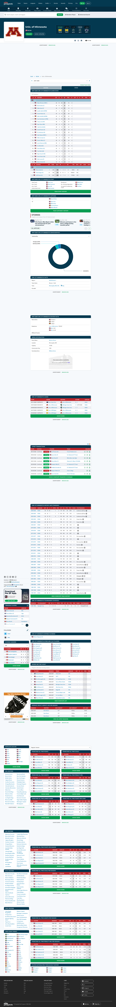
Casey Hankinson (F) (70, 791)
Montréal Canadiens (9, 801)
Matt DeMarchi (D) (70, 780)
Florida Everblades (9, 883)
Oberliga (9, 966)
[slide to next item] (89, 228)
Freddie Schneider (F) (56, 467)
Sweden (5, 983)
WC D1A (9, 970)
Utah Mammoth (20, 795)
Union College (70, 470)
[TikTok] (16, 577)
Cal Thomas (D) (55, 451)
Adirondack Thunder (10, 873)
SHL (22, 618)
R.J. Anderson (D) (41, 132)
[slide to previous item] (85, 228)
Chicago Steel (8, 914)
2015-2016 (33, 539)
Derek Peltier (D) (41, 113)
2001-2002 (33, 578)
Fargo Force (7, 922)
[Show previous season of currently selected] (32, 80)
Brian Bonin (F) (76, 646)
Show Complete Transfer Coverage (60, 477)
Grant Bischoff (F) (39, 809)
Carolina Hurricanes (9, 782)
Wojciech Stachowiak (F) (11, 618)
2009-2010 (33, 556)
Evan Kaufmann (54, 205)
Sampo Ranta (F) (39, 673)
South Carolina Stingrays (20, 887)
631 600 (89, 40)
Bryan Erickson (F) (57, 648)
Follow (29, 34)
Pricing (70, 3)
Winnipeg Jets (20, 803)
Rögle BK (58, 689)
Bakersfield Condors (9, 836)
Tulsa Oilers (19, 898)
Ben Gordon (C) (40, 105)
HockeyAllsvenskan (11, 936)
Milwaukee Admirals (21, 838)
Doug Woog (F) (37, 654)
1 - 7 (76, 407)
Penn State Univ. (52, 402)
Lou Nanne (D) (37, 652)
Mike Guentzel (51, 184)
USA (5, 987)
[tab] (45, 87)
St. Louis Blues (20, 790)
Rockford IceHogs (21, 846)
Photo (65, 991)
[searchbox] (33, 14)
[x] (78, 40)
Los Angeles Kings (9, 797)
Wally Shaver (80, 182)
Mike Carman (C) (41, 137)
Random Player (71, 14)
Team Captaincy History (60, 210)
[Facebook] (5, 577)
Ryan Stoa (53, 201)
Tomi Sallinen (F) (10, 613)
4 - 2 (76, 410)
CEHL (20, 942)
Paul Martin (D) (76, 652)
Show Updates (39, 34)
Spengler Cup (41, 606)
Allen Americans (9, 875)
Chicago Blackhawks (10, 784)
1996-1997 (33, 593)
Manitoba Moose (20, 836)
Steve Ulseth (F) (39, 858)
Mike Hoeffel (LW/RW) (42, 116)
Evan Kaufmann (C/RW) (42, 119)
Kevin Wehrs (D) (41, 148)
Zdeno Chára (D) (10, 610)
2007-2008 (33, 561)
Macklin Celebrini (12, 654)
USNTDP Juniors (20, 923)
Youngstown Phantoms (22, 927)
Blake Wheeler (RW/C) (42, 103)
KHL (20, 753)
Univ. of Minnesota (53, 326)
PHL (19, 946)
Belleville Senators (9, 838)
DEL (8, 962)
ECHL (22, 616)
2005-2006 (33, 567)
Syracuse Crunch (21, 855)
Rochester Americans (22, 844)
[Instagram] (10, 577)
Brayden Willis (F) (55, 464)
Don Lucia (50, 182)
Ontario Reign (20, 840)
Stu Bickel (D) (40, 145)
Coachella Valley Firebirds (8, 848)
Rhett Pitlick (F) (39, 698)
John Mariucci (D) (37, 644)
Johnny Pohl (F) (76, 650)
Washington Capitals (21, 801)
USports (20, 962)
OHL (8, 761)
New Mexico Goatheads (22, 873)
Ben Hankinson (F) (70, 788)
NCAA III (20, 958)
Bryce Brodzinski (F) (39, 804)
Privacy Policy (67, 989)
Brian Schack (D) (41, 162)
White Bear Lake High (72, 458)
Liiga (22, 613)
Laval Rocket (8, 866)
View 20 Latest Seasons (60, 719)
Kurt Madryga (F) (69, 814)
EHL (8, 948)
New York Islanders (21, 776)
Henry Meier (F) (55, 461)
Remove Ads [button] (104, 45)
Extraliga (21, 761)
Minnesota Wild (8, 799)
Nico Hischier (11, 662)
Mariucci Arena (52, 340)
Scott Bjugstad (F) (57, 652)
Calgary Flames (8, 780)
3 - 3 (76, 405)
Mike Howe (53, 203)
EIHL (20, 940)
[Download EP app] (16, 596)
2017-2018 (33, 533)
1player (50, 970)
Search (60, 14)
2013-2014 (33, 544)
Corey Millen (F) (56, 654)
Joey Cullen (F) (55, 455)
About (65, 985)
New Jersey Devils (21, 774)
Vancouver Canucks (21, 797)
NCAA (29, 30)
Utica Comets (20, 863)
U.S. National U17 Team (72, 455)
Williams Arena (52, 351)
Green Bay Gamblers (10, 924)
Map (63, 285)
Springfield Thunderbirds (20, 852)
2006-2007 (33, 564)
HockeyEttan (24, 621)
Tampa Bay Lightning (21, 792)
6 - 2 (76, 402)
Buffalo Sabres (8, 778)
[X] (8, 577)
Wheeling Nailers (20, 900)
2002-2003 (33, 576)
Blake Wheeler (54, 207)
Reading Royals (20, 881)
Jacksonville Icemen (9, 896)
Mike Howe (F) (40, 108)
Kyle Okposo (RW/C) (41, 135)
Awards (63, 3)
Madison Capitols (21, 911)
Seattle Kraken (20, 788)
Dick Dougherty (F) (38, 648)
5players (36, 972)
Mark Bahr (79, 184)
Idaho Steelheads (9, 893)
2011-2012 (33, 550)
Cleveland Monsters (9, 846)
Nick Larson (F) (40, 159)
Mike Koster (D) (38, 812)
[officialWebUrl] (75, 40)
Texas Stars (19, 857)
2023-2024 (33, 516)
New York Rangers (21, 778)
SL (7, 960)
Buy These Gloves (15, 716)
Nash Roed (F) (55, 458)
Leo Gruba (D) (39, 681)
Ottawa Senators (21, 780)
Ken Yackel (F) (37, 646)
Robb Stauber (51, 188)
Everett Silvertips (71, 473)
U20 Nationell (10, 938)
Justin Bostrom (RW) (41, 143)
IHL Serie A (21, 936)
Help (65, 987)
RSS (65, 995)
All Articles (35, 228)
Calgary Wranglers (9, 840)
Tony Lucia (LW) (41, 121)
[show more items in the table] (27, 625)
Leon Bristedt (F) (39, 689)
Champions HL (10, 950)
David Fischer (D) (41, 129)
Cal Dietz (79, 186)
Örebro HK (58, 673)
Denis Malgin (11, 657)
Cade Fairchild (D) (41, 127)
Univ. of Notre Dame (60, 681)
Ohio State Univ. (59, 687)
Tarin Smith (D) (55, 473)
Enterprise (66, 997)
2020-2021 (33, 525)
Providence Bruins (21, 842)
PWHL (20, 970)
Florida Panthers (9, 795)
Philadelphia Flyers (21, 782)
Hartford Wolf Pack (9, 857)
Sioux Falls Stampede (21, 919)
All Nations (6, 993)
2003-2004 (33, 573)
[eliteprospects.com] (8, 3)
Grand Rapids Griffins (10, 853)
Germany (6, 991)
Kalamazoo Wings (9, 898)
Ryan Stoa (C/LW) (41, 153)
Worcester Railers (21, 904)
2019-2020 (33, 527)
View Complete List (61, 701)
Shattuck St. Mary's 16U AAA (73, 461)
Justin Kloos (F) (39, 676)
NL (19, 759)
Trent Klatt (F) (76, 644)
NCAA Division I (52, 280)
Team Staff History (61, 191)
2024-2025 (33, 513)
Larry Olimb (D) (56, 660)
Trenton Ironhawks (21, 894)
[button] (86, 9)
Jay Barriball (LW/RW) (42, 111)
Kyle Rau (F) (75, 656)
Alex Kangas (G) (39, 172)
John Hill (50, 186)
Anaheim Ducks (8, 774)
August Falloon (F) (56, 470)
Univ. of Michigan (52, 410)
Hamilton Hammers (9, 855)
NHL (22, 610)
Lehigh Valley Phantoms (22, 834)
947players (36, 968)
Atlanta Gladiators (9, 877)
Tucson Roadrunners (21, 861)
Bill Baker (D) (36, 660)
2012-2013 (33, 547)
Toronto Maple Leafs (21, 794)
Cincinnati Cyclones (9, 881)
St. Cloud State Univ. (60, 679)
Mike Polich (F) (37, 656)
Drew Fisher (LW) (41, 156)
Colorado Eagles (8, 851)
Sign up (82, 3)
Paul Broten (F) (56, 656)
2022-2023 (33, 519)
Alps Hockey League (23, 934)
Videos (40, 3)
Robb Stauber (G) (57, 658)
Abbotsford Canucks (9, 834)
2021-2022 (33, 522)
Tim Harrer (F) (69, 765)
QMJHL (8, 763)
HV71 (57, 676)
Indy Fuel (7, 894)
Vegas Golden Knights (22, 799)
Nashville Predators (9, 803)
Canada (5, 985)
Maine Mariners (8, 902)
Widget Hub (66, 983)
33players (36, 970)
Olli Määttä (16, 585)
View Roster (46, 710)
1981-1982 (33, 606)
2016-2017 (33, 536)
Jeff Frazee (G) (39, 175)
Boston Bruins (8, 776)
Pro (77, 3)
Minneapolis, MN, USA (54, 285)
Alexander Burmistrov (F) (12, 616)
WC (8, 968)
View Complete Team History (61, 596)
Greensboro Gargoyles (10, 887)
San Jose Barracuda (21, 850)
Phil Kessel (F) (76, 654)
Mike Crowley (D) (76, 648)
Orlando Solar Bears (21, 877)
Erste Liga (21, 944)
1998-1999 (33, 587)
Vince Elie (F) (9, 621)
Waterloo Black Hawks (22, 925)
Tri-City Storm (20, 921)
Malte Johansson (15, 582)
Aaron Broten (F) (57, 650)
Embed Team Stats (85, 85)
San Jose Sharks (20, 786)
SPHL (8, 755)
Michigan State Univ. (67, 405)
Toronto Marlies (20, 859)
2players (50, 968)
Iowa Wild (7, 864)
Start (31, 76)
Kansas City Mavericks (10, 900)
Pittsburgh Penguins (21, 784)
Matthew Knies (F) (40, 692)
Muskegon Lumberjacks (22, 913)
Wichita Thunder (20, 902)
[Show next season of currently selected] (89, 80)
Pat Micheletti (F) (39, 759)
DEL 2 (8, 964)
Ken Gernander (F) (39, 814)
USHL (20, 749)
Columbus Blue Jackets (10, 788)
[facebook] (81, 40)
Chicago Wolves (8, 844)
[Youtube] (13, 577)
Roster (45, 88)
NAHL (20, 751)
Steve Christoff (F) (57, 644)
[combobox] (33, 14)
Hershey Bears (8, 862)
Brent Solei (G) (39, 170)
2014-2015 (33, 542)
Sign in (88, 3)
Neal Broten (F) (56, 646)
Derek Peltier (54, 199)
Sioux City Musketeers (22, 917)
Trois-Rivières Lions (21, 896)
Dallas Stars (8, 790)
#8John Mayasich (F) (38, 637)
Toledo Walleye (20, 892)
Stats (19, 3)
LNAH (20, 960)
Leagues (32, 3)
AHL (8, 751)
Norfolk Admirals (20, 875)
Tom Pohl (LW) (40, 151)
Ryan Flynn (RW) (41, 124)
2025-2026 (33, 510)
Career (65, 999)
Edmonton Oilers (9, 794)
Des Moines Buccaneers (10, 916)
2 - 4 (76, 413)
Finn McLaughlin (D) (40, 679)
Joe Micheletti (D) (37, 658)
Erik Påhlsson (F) (39, 687)
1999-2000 (33, 584)
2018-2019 (33, 530)
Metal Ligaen (10, 946)
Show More (16, 665)
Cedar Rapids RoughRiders (8, 912)
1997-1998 (33, 590)
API (64, 993)
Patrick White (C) (41, 140)
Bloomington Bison (9, 879)
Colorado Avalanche (9, 786)
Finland (5, 989)
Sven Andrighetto (12, 651)
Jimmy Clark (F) (39, 684)
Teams (25, 3)
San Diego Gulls (20, 848)
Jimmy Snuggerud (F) (40, 695)
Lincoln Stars (8, 926)
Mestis (8, 944)
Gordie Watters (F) (70, 809)
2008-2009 (33, 559)
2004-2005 (33, 570)
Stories (56, 3)
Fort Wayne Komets (9, 885)
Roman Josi (11, 660)
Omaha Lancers (20, 915)
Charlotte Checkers (9, 842)
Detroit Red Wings (9, 792)
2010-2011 (33, 553)
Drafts (47, 3)
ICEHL (8, 972)
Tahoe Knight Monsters (22, 890)
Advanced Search (85, 14)
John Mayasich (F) (38, 650)
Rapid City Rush (20, 879)
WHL (8, 759)
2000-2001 (33, 581)
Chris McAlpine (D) (70, 783)
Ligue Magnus (22, 938)
